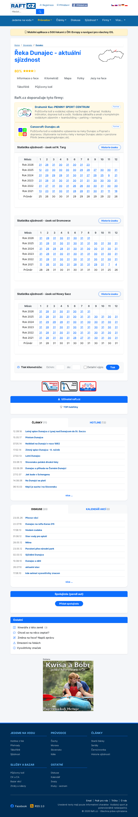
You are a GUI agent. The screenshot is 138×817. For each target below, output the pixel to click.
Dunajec (39, 45)
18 (116, 191)
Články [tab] (39, 422)
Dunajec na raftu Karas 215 (39, 524)
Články (60, 20)
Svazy (54, 781)
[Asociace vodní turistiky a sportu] (88, 382)
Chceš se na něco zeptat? (33, 632)
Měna (28, 542)
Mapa (67, 78)
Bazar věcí (15, 781)
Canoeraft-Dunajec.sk (45, 126)
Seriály (94, 745)
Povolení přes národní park (39, 548)
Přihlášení (64, 5)
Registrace (48, 5)
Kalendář (55, 777)
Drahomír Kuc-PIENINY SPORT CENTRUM (62, 107)
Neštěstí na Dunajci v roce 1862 (42, 443)
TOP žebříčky (70, 407)
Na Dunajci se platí (35, 480)
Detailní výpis (95, 367)
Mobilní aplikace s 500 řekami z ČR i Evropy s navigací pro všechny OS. (70, 32)
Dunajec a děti (33, 561)
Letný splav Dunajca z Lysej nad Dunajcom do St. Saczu (55, 431)
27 (95, 170)
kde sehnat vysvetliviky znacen (42, 573)
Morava (55, 745)
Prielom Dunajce (34, 437)
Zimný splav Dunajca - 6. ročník (42, 449)
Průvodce (44, 20)
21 (116, 175)
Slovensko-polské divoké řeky (41, 462)
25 (102, 175)
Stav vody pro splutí (36, 536)
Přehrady (15, 745)
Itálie (53, 754)
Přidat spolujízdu (69, 603)
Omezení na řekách (29, 642)
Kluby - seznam (59, 786)
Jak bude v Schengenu (37, 474)
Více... (119, 20)
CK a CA (14, 777)
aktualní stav (32, 567)
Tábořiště (23, 86)
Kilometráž (51, 78)
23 (88, 164)
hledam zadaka (33, 530)
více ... (69, 495)
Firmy (105, 20)
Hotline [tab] (98, 422)
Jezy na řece (98, 78)
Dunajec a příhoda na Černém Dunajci (45, 468)
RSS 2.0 (39, 806)
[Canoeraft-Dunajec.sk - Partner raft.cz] (22, 128)
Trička (114, 800)
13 (40, 191)
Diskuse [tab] (39, 509)
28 (46, 164)
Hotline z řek (17, 741)
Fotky (80, 78)
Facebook (20, 806)
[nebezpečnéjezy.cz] (50, 382)
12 (40, 170)
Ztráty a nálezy (18, 786)
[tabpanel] (69, 464)
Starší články (97, 741)
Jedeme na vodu (21, 20)
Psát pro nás (101, 800)
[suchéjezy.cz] (69, 382)
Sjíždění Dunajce (34, 554)
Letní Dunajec (32, 455)
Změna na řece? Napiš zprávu (36, 637)
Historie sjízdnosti (100, 754)
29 (81, 170)
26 (74, 185)
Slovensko (27, 45)
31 (40, 164)
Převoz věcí (31, 517)
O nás (124, 800)
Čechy (54, 741)
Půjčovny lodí (43, 86)
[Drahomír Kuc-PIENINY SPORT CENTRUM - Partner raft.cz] (24, 109)
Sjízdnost (90, 20)
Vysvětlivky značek (29, 648)
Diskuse (75, 20)
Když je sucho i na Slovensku (41, 486)
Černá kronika (98, 749)
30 (60, 164)
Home (17, 45)
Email (89, 800)
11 (109, 191)
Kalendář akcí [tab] (98, 509)
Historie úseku (109, 147)
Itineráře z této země (31, 627)
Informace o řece (28, 78)
